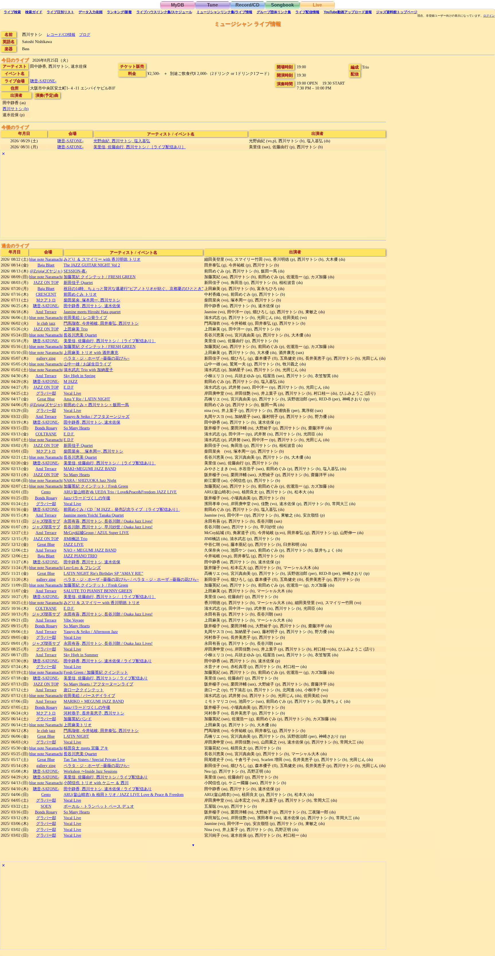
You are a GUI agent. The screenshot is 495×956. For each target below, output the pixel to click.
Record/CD (247, 5)
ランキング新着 (119, 12)
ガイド (33, 12)
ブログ (84, 34)
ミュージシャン (224, 12)
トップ (396, 12)
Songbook (282, 5)
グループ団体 (274, 12)
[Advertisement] (172, 197)
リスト (60, 12)
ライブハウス (164, 12)
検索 (12, 12)
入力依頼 (90, 12)
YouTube (348, 12)
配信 (307, 12)
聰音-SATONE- (43, 81)
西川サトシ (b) (16, 108)
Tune (212, 5)
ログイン (489, 15)
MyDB (177, 5)
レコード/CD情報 (61, 34)
